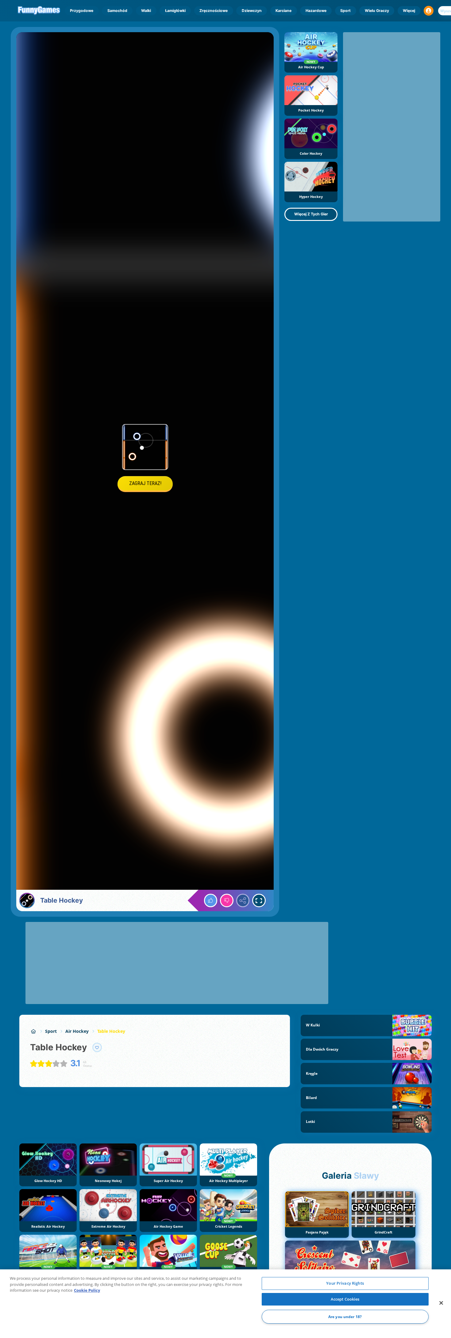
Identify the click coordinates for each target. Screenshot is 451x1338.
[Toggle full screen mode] (259, 900)
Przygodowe (81, 10)
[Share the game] (243, 900)
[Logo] (39, 10)
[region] (225, 1303)
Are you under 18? (345, 1316)
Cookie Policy (87, 1290)
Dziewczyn (252, 10)
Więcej (409, 10)
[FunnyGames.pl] (33, 1031)
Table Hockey (111, 1031)
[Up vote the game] (211, 900)
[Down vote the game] (226, 900)
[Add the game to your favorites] (97, 1047)
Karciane (283, 10)
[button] (429, 11)
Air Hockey (77, 1031)
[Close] (441, 1303)
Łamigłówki (175, 10)
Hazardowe (316, 10)
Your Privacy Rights (345, 1283)
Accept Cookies (345, 1299)
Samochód (117, 10)
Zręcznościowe (213, 10)
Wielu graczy (377, 10)
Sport (345, 10)
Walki (146, 10)
